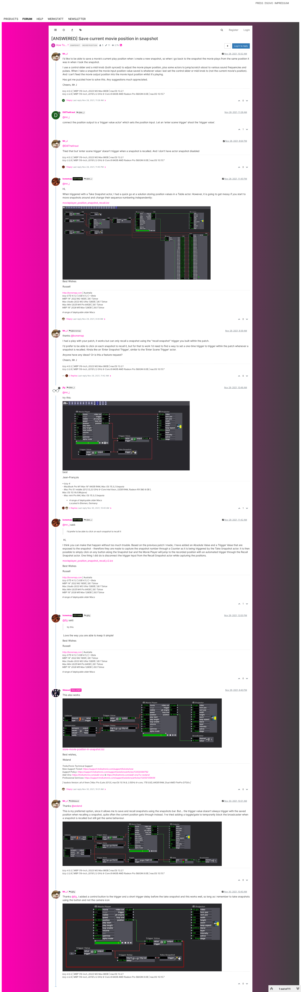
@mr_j (66, 117)
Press (259, 3)
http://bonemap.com (72, 292)
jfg (64, 387)
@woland (77, 805)
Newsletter (77, 19)
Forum (27, 19)
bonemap (67, 178)
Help (40, 19)
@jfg (88, 615)
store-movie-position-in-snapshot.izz (84, 749)
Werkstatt (56, 19)
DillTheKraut (69, 112)
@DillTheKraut (71, 145)
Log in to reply (241, 46)
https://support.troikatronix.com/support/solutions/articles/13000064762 (113, 772)
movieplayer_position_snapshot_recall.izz (86, 202)
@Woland (75, 801)
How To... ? (62, 45)
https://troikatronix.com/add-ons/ (88, 775)
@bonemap (76, 331)
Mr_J (65, 53)
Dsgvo (269, 3)
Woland (66, 690)
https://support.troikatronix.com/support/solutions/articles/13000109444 (119, 777)
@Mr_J (81, 112)
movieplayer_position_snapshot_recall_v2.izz (88, 560)
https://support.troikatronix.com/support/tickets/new (108, 769)
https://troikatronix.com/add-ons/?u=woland (128, 775)
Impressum (282, 3)
